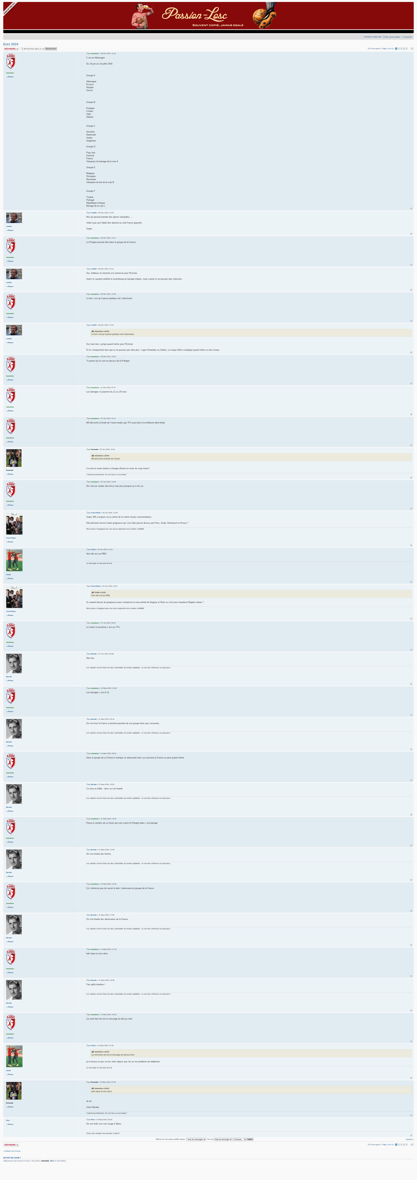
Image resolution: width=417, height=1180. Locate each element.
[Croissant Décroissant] (243, 1139)
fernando (94, 449)
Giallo (93, 549)
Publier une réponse (11, 48)
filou (92, 1119)
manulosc (95, 53)
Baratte (94, 654)
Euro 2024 (10, 44)
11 (412, 48)
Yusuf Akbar (96, 513)
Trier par (210, 1139)
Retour (10, 77)
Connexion (408, 37)
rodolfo (94, 213)
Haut (411, 208)
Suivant (409, 1139)
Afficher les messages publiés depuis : (171, 1139)
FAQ (386, 37)
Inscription (396, 37)
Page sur (387, 48)
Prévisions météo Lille (372, 37)
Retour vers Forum (12, 1151)
